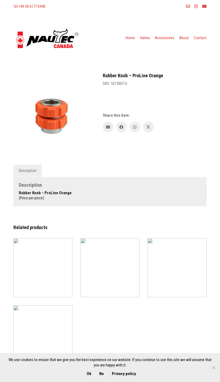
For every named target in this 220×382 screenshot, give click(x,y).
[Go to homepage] (46, 38)
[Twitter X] (148, 127)
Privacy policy (124, 373)
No (101, 373)
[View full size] (20, 84)
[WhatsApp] (135, 127)
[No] (213, 367)
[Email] (108, 127)
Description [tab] (27, 170)
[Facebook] (121, 127)
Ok (89, 373)
